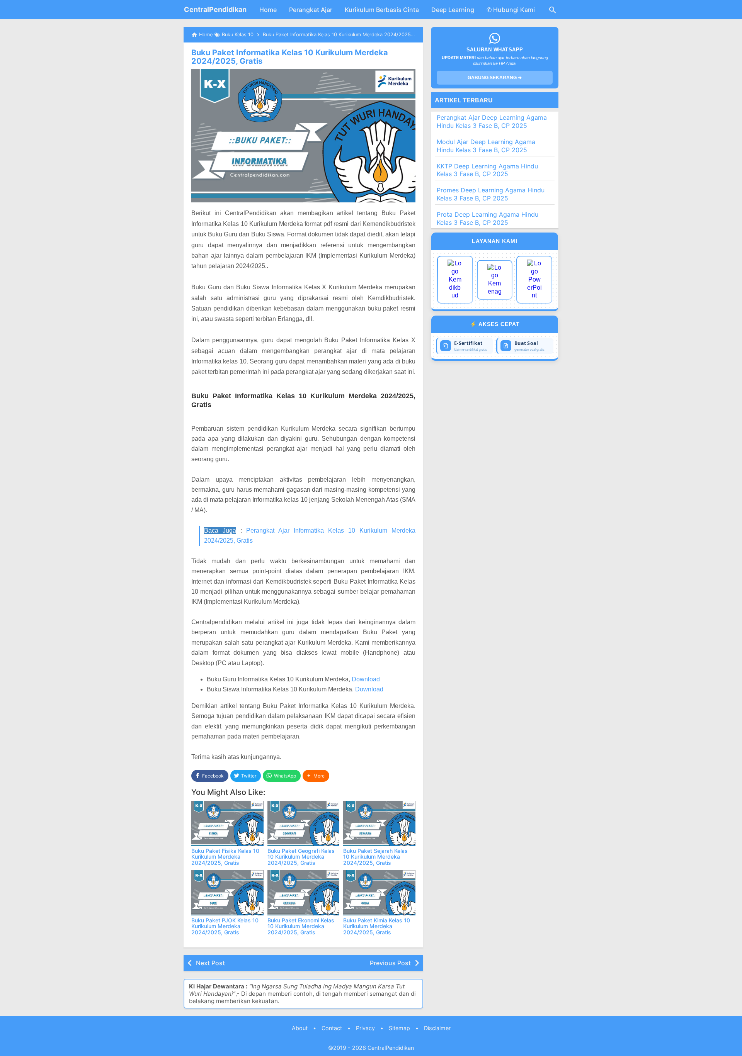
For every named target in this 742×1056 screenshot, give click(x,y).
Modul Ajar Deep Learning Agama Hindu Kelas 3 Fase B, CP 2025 (486, 146)
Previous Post (390, 963)
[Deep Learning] (455, 280)
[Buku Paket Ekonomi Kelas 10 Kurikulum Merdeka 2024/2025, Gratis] (303, 892)
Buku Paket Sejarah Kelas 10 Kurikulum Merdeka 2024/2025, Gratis (375, 856)
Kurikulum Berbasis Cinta (382, 10)
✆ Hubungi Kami (511, 10)
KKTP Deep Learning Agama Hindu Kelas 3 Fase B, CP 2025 (487, 170)
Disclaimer (437, 1028)
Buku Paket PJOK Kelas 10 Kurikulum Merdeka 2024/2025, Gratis (225, 926)
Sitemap (399, 1028)
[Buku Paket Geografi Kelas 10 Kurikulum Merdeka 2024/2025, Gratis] (303, 823)
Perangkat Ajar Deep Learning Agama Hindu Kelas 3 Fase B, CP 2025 (492, 121)
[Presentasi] (534, 280)
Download (366, 679)
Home (268, 10)
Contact (332, 1028)
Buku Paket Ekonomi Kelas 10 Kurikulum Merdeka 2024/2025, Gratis (300, 926)
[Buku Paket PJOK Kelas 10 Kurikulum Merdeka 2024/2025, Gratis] (227, 892)
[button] (316, 776)
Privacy (365, 1028)
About (300, 1028)
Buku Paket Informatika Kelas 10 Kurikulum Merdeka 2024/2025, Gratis (289, 57)
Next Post (210, 963)
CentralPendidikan (215, 9)
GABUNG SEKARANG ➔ (495, 77)
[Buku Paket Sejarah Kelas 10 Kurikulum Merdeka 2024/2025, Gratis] (379, 823)
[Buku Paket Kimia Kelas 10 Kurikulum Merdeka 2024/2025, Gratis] (379, 892)
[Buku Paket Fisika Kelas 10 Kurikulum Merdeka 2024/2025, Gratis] (227, 823)
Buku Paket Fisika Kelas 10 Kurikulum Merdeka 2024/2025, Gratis (225, 856)
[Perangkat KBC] (495, 280)
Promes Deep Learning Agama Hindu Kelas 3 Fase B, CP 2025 (491, 194)
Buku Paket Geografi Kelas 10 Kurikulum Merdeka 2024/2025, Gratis (301, 856)
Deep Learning (452, 10)
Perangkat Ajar (310, 10)
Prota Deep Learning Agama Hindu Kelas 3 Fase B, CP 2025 (487, 218)
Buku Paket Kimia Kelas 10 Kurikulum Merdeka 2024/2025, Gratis (376, 926)
